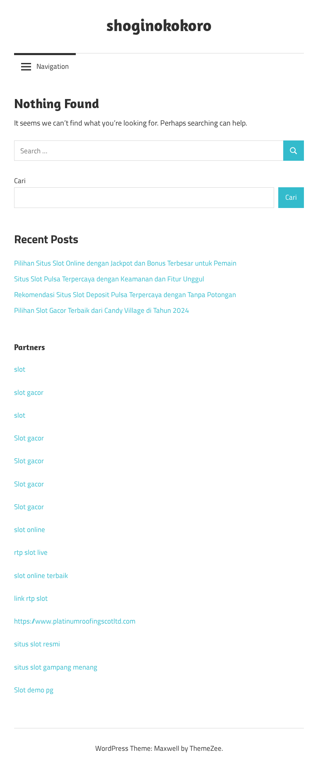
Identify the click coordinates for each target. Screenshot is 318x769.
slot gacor (28, 392)
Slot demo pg (33, 689)
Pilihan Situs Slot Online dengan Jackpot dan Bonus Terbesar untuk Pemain (125, 263)
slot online (29, 529)
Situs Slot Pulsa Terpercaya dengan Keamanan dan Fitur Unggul (109, 278)
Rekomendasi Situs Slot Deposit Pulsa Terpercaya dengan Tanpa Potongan (125, 294)
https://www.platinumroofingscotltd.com (74, 621)
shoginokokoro (159, 25)
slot (19, 369)
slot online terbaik (41, 575)
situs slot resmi (37, 643)
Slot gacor (29, 438)
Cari (20, 180)
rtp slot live (31, 552)
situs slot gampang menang (55, 667)
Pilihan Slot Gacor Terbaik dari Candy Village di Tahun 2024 (101, 310)
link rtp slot (31, 598)
